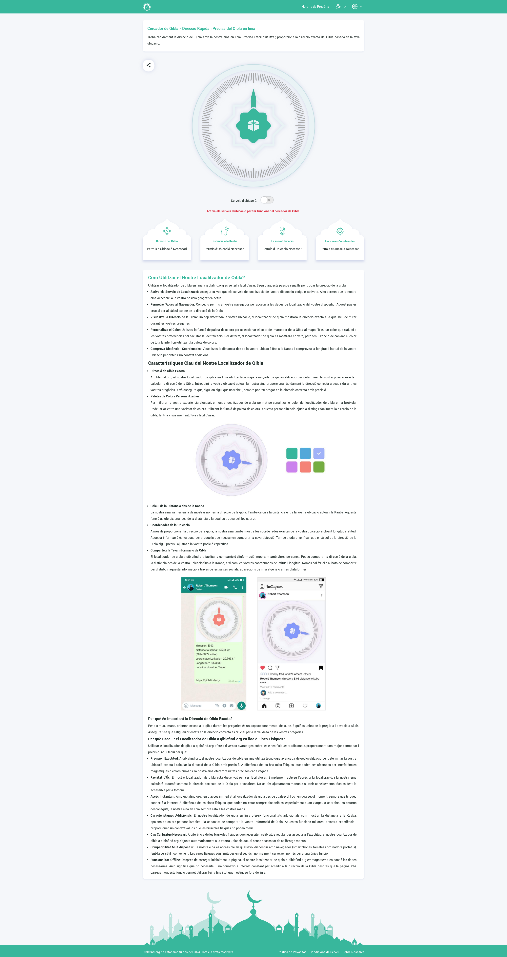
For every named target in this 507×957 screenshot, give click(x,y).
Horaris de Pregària (315, 7)
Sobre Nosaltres (353, 952)
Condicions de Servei (324, 952)
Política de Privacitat (292, 952)
